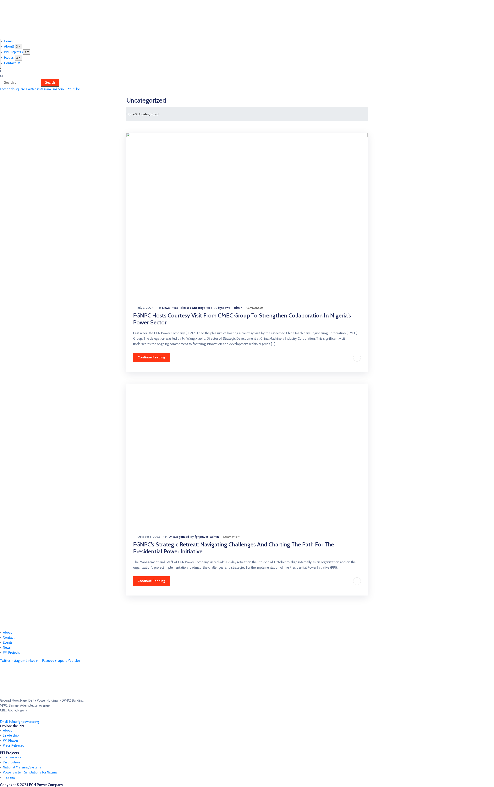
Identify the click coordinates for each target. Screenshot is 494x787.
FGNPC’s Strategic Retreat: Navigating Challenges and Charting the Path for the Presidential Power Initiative (233, 548)
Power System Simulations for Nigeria (30, 772)
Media (8, 58)
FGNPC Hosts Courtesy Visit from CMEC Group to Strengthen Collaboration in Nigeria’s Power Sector (242, 319)
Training (9, 777)
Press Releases (181, 308)
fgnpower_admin (230, 308)
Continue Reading (151, 357)
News (166, 308)
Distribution (11, 762)
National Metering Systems (22, 767)
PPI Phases (11, 740)
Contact (8, 637)
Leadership (11, 735)
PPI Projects (12, 52)
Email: (19, 722)
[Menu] (18, 46)
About (8, 46)
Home (8, 41)
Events (8, 642)
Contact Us (12, 63)
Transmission (12, 757)
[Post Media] (247, 213)
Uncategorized (202, 308)
